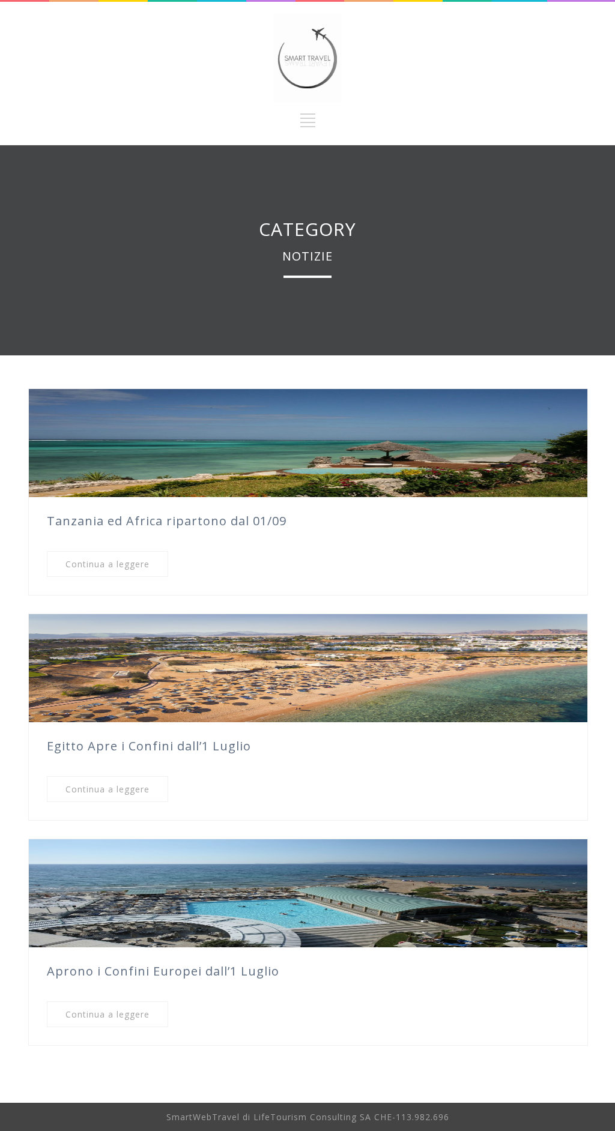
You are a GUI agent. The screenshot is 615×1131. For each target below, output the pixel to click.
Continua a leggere (107, 564)
